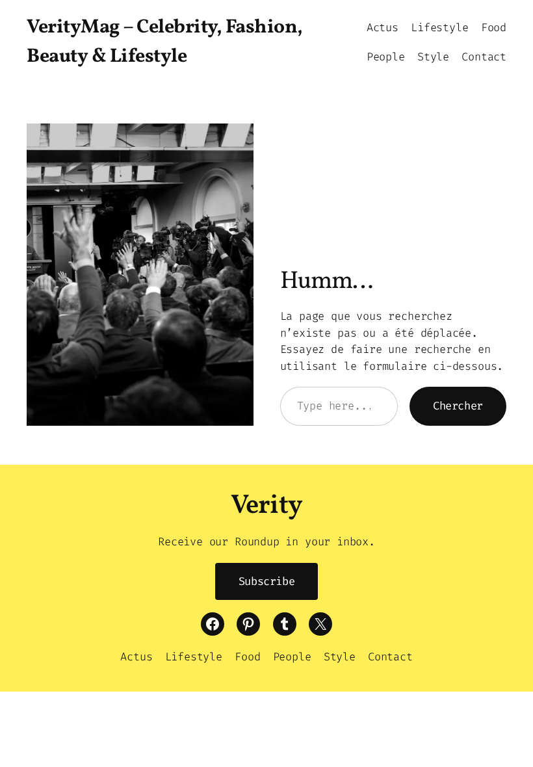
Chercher (458, 405)
